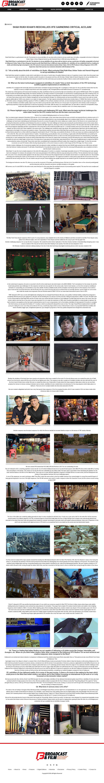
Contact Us (93, 769)
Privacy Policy (71, 769)
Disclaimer (61, 769)
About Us (17, 769)
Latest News (23, 9)
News (24, 769)
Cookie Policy (82, 769)
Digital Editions (56, 9)
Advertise (73, 9)
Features (39, 9)
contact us (89, 9)
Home (9, 9)
